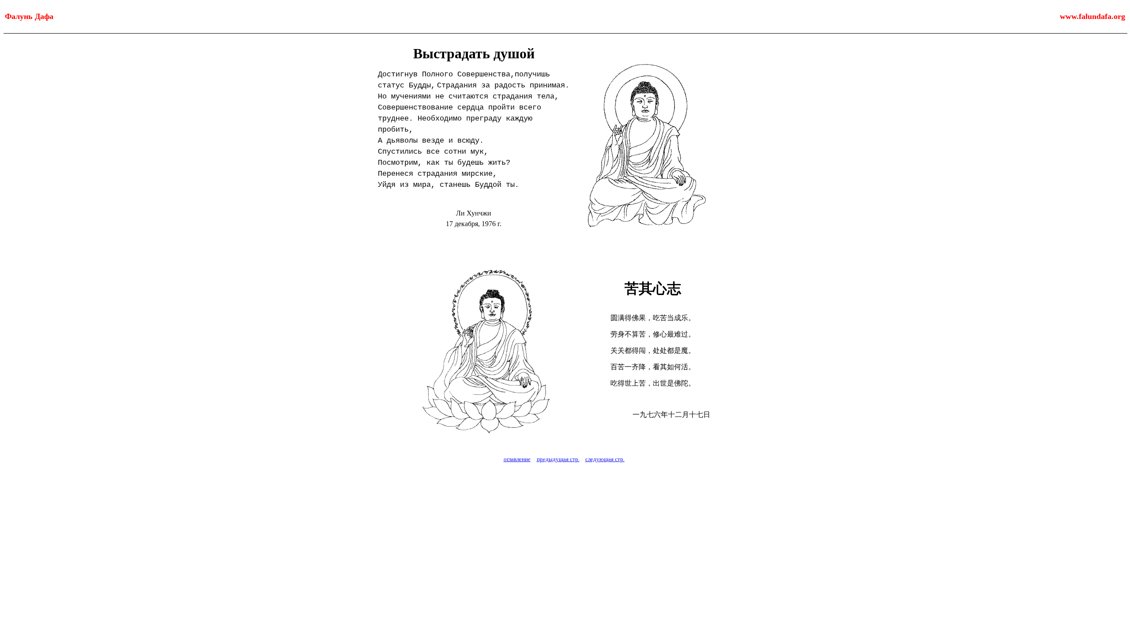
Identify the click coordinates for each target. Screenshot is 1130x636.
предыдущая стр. (558, 459)
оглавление (517, 459)
